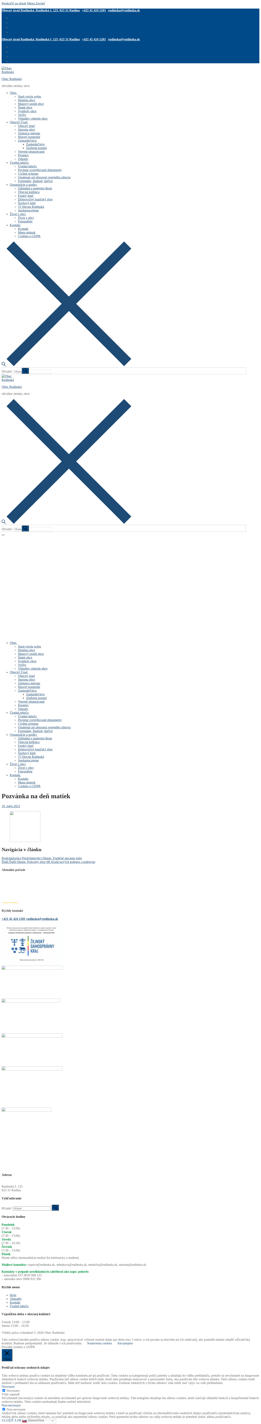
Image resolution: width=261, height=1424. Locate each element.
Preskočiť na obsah (14, 3)
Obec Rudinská (12, 79)
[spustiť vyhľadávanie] (25, 371)
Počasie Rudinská (10, 903)
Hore (13, 1295)
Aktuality (16, 1298)
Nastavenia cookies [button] (99, 1343)
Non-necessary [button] (11, 1405)
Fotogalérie (9, 537)
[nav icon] (3, 535)
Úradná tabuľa (19, 1306)
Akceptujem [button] (125, 1343)
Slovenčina (35, 1420)
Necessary (13, 1390)
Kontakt (15, 1302)
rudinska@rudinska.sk (124, 10)
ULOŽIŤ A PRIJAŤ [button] (15, 1420)
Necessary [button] (8, 1386)
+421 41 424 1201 (94, 10)
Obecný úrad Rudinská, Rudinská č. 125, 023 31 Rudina (41, 10)
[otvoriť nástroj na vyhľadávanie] (66, 365)
